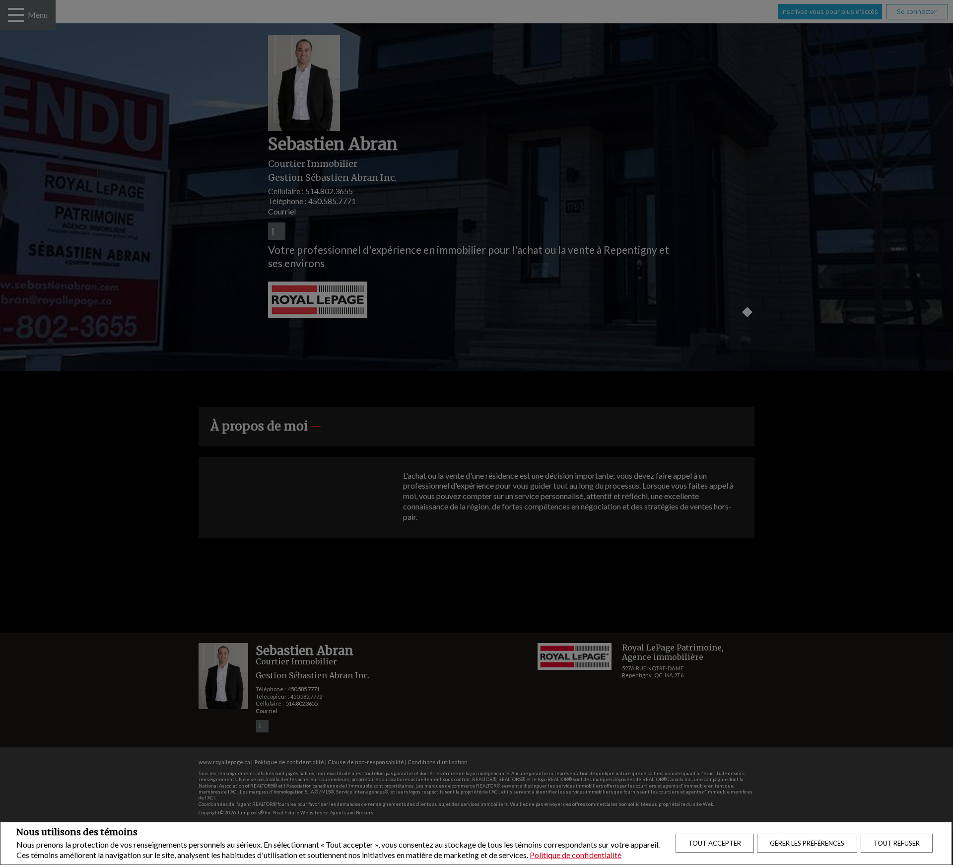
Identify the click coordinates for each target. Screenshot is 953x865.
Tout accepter (714, 843)
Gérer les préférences (807, 843)
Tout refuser (897, 843)
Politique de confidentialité (575, 855)
